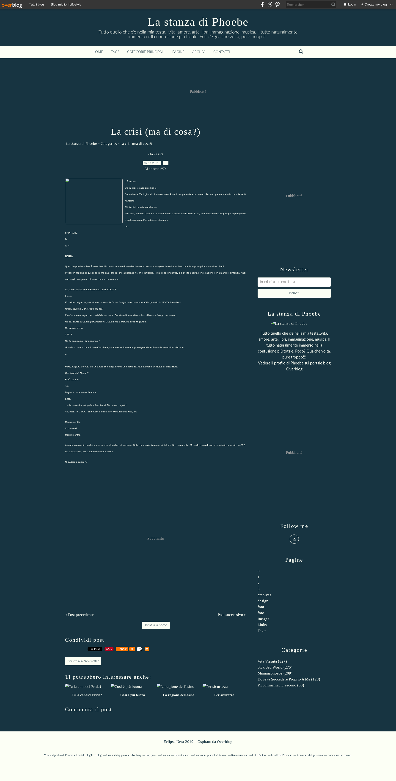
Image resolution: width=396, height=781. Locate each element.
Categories (109, 143)
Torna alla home (155, 625)
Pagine (178, 52)
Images (263, 619)
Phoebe (297, 363)
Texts (262, 631)
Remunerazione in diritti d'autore (248, 755)
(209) (275, 673)
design (263, 601)
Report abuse (182, 755)
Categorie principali (146, 52)
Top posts (151, 755)
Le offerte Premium (281, 755)
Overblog (224, 741)
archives (264, 595)
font (261, 607)
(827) (272, 661)
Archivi (199, 52)
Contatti (221, 52)
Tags (115, 52)
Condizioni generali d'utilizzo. (210, 755)
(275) (275, 667)
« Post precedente (79, 615)
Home (98, 52)
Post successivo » (232, 615)
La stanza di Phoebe (198, 21)
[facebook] (262, 4)
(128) (289, 679)
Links (262, 625)
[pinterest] (277, 4)
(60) (281, 685)
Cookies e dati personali (310, 755)
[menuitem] (98, 52)
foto (261, 613)
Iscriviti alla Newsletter (83, 661)
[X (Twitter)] (270, 4)
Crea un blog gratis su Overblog (123, 755)
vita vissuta (155, 154)
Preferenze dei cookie (339, 755)
